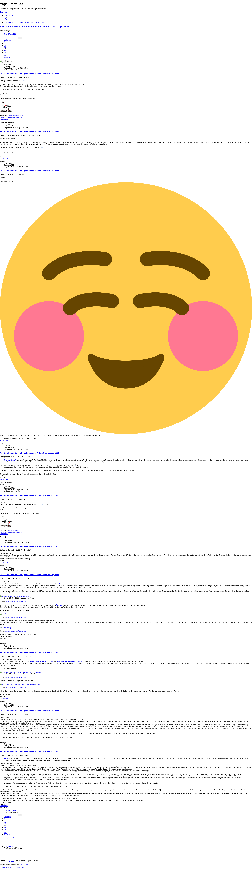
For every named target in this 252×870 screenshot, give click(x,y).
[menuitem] (5, 19)
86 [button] (5, 47)
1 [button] (4, 42)
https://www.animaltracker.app (15, 601)
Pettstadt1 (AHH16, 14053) (42, 662)
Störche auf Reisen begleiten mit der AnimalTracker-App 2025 (34, 26)
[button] (10, 34)
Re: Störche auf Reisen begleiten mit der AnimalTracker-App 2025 (29, 74)
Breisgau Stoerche (10, 460)
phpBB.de (24, 864)
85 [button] (5, 45)
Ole (60, 584)
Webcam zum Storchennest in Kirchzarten (11, 117)
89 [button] (5, 52)
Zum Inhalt (3, 12)
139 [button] (5, 56)
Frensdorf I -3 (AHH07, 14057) (70, 662)
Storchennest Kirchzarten (15, 115)
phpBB (11, 861)
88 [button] (5, 50)
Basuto (59, 605)
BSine (6, 758)
